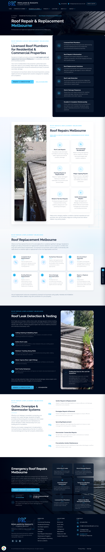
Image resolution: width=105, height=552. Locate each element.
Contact (71, 8)
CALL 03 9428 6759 (42, 81)
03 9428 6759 (83, 522)
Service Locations (42, 540)
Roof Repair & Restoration (45, 533)
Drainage (40, 531)
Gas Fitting (41, 529)
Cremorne (60, 527)
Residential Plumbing (34, 8)
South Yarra (60, 524)
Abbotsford (60, 531)
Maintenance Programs (44, 536)
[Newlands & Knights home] (23, 3)
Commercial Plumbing (19, 8)
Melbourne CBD (61, 533)
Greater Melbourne (62, 536)
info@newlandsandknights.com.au (89, 526)
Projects (46, 8)
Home (10, 8)
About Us (63, 8)
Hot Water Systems (43, 527)
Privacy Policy (81, 548)
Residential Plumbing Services (27, 16)
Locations (54, 8)
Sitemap (89, 548)
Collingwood (60, 529)
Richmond (60, 522)
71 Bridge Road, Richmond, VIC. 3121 (85, 530)
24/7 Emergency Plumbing (45, 538)
